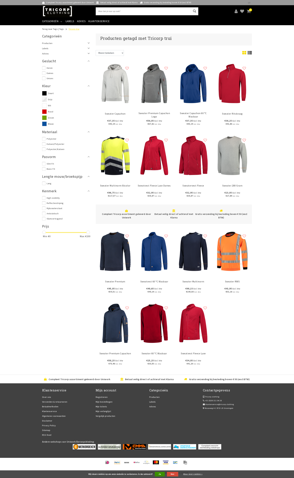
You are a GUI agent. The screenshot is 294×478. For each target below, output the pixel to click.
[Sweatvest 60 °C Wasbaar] (154, 251)
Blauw (51, 123)
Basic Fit (51, 169)
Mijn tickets (101, 406)
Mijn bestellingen (104, 401)
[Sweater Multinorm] (193, 251)
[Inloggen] (236, 11)
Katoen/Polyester (55, 144)
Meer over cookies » (192, 474)
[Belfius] (137, 463)
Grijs (50, 99)
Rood (50, 111)
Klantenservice (49, 411)
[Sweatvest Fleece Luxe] (193, 323)
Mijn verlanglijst (103, 411)
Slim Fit (50, 163)
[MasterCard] (157, 463)
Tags (61, 29)
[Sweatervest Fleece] (193, 155)
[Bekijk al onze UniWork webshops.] (209, 446)
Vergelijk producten (105, 416)
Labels (152, 401)
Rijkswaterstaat (54, 208)
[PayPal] (118, 463)
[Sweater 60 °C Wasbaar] (154, 323)
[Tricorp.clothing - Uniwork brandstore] (57, 11)
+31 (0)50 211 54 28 (213, 400)
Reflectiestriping (55, 203)
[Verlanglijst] (242, 11)
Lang (49, 183)
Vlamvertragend (54, 218)
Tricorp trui (74, 29)
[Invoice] (185, 463)
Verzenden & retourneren (54, 401)
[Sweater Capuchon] (115, 83)
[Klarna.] (147, 463)
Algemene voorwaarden (54, 416)
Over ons (46, 397)
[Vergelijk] (250, 2)
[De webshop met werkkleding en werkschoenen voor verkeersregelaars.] (159, 446)
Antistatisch (52, 213)
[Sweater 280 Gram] (232, 155)
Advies (152, 406)
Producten (154, 397)
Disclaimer (47, 420)
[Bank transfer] (128, 463)
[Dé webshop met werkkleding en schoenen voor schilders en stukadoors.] (109, 446)
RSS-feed (46, 435)
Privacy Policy (49, 425)
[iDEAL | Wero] (108, 463)
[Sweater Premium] (115, 251)
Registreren (101, 397)
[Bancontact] (176, 463)
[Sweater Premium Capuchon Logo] (154, 83)
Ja (160, 474)
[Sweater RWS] (232, 251)
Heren (50, 68)
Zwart (51, 93)
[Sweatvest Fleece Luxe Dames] (154, 155)
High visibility (53, 198)
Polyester (51, 138)
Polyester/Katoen (55, 149)
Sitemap (46, 430)
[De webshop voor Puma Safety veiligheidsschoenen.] (184, 446)
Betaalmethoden (50, 406)
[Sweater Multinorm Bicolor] (115, 155)
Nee (172, 474)
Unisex (50, 78)
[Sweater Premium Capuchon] (115, 323)
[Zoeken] (194, 11)
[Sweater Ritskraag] (232, 83)
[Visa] (167, 463)
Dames (50, 73)
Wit (49, 105)
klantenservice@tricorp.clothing (219, 404)
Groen (51, 117)
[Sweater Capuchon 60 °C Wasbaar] (193, 83)
